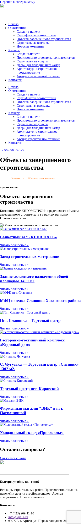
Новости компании (30, 46)
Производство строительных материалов (46, 57)
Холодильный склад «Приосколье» (32, 433)
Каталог (14, 50)
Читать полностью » (14, 245)
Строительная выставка (33, 42)
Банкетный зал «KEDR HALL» (28, 237)
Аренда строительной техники (38, 76)
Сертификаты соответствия (36, 35)
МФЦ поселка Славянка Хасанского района (40, 300)
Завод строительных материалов (29, 256)
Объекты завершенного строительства (44, 39)
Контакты (15, 80)
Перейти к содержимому (17, 2)
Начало (13, 24)
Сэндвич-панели (28, 31)
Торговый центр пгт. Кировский (29, 388)
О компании (17, 28)
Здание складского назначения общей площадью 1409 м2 (34, 278)
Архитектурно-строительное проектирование (37, 70)
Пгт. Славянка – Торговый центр (30, 320)
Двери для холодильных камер (38, 65)
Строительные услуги (32, 61)
